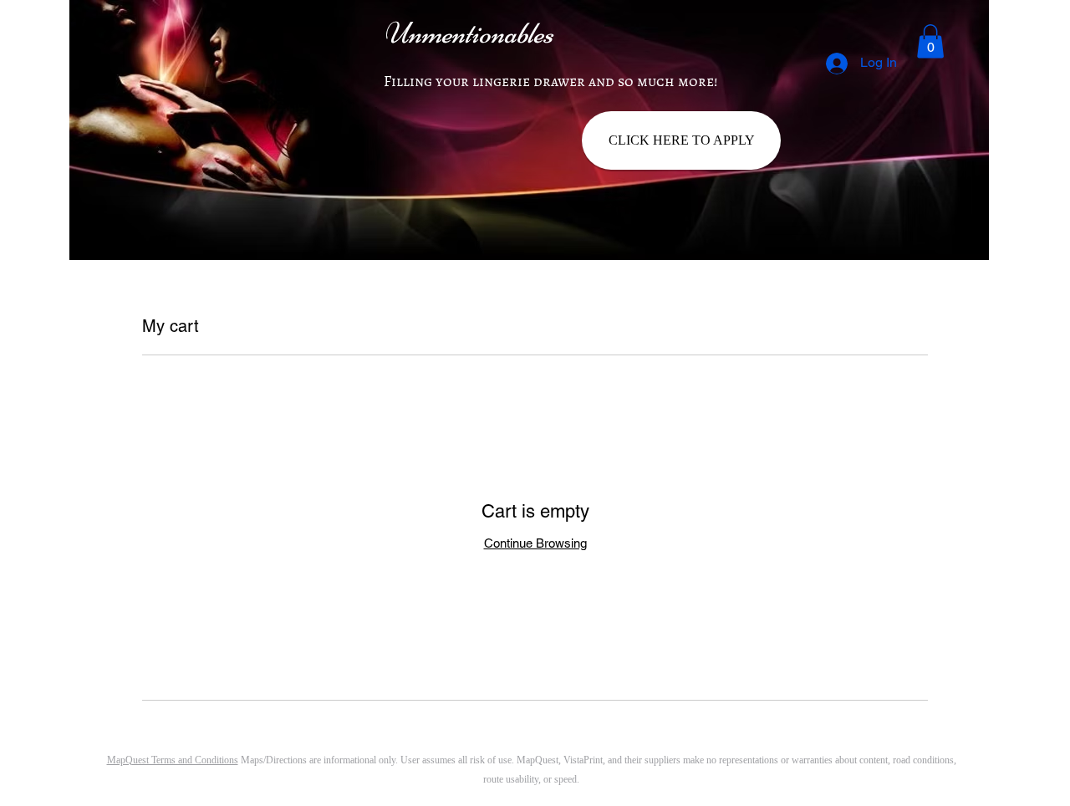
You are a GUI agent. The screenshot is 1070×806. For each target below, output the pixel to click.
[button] (930, 41)
